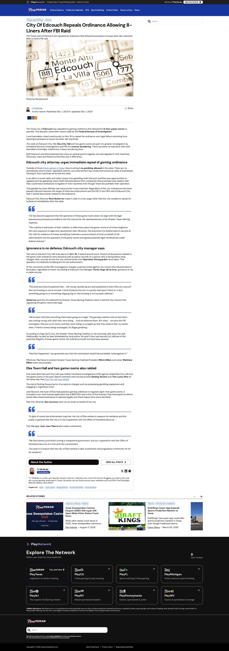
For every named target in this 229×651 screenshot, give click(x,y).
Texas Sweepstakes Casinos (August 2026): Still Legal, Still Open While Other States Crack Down (82, 512)
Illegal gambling (34, 19)
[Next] (201, 496)
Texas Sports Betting (76, 487)
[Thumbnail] (44, 516)
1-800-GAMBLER (54, 636)
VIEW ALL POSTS (114, 462)
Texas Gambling (90, 487)
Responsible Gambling (124, 647)
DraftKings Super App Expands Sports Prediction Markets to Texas (164, 511)
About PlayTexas (92, 647)
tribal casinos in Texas (53, 168)
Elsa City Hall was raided (57, 379)
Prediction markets (165, 503)
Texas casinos (50, 487)
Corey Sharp (154, 527)
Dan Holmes (71, 527)
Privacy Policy (107, 647)
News (48, 19)
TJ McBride (37, 108)
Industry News (73, 503)
